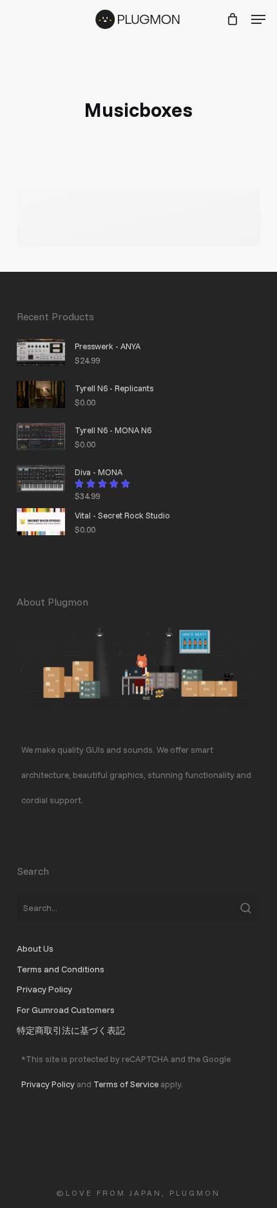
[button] (258, 19)
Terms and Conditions (60, 969)
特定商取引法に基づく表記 (71, 1030)
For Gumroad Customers (66, 1010)
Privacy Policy (44, 989)
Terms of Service (125, 1083)
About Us (35, 948)
